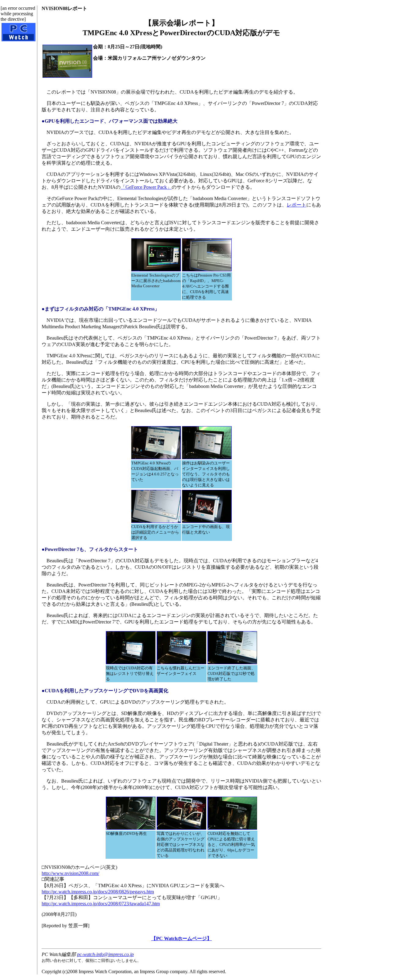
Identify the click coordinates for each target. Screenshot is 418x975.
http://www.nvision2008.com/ (70, 873)
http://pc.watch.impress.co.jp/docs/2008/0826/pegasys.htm (98, 891)
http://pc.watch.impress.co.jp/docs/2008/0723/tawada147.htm (101, 903)
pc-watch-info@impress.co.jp (105, 954)
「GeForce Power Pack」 (146, 187)
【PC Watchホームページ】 (181, 938)
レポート (296, 204)
